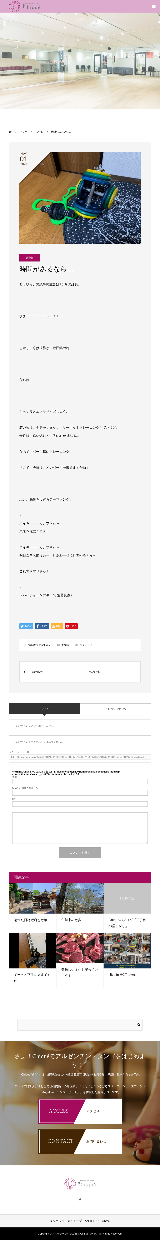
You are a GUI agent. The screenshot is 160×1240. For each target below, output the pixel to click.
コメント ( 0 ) (44, 708)
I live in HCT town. (122, 974)
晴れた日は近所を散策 (30, 920)
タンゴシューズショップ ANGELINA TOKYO (80, 1221)
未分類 (30, 257)
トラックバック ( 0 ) (115, 708)
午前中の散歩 (71, 920)
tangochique (43, 645)
